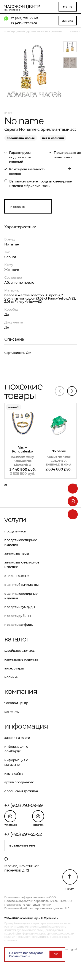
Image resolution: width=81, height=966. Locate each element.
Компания (20, 691)
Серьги (10, 257)
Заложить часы (16, 553)
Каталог (16, 639)
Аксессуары (14, 668)
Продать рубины (17, 616)
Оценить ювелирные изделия (20, 596)
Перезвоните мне (21, 845)
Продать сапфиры (18, 625)
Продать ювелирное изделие (20, 542)
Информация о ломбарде (16, 748)
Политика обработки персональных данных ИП (37, 908)
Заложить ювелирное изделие (21, 564)
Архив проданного (19, 782)
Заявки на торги (17, 738)
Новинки (11, 677)
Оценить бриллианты (21, 585)
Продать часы (15, 531)
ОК (56, 954)
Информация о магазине (16, 762)
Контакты (11, 712)
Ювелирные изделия (21, 659)
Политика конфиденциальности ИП (29, 904)
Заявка (67, 20)
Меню (67, 7)
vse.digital (70, 949)
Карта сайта (13, 773)
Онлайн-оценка (16, 576)
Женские (11, 270)
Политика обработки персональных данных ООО (38, 901)
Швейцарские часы (19, 650)
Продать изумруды (19, 607)
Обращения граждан (21, 791)
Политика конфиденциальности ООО (30, 897)
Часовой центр (16, 703)
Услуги (15, 519)
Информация (22, 726)
